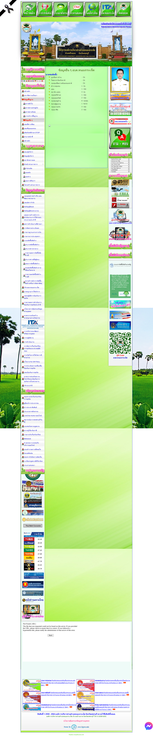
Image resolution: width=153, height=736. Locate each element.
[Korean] (40, 81)
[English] (31, 81)
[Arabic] (24, 81)
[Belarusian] (26, 81)
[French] (33, 81)
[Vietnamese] (42, 81)
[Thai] (22, 81)
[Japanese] (38, 81)
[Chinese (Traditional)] (29, 81)
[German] (35, 81)
